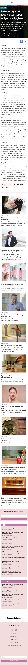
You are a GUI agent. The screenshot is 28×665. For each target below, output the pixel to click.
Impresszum (14, 633)
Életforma (5, 36)
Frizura (9, 184)
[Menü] (2, 2)
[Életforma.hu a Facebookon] (12, 629)
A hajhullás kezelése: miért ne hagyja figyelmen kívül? (12, 315)
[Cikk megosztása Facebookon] (21, 41)
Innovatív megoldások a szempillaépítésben (13, 567)
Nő (3, 187)
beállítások (21, 648)
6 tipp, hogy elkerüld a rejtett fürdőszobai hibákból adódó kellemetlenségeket (13, 552)
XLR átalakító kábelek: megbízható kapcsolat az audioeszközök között (11, 572)
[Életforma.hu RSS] (16, 629)
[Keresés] (25, 3)
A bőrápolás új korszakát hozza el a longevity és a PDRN (12, 285)
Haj (14, 184)
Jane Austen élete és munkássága (11, 542)
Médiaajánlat (14, 639)
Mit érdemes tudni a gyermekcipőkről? (12, 528)
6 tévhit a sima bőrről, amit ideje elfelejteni (11, 218)
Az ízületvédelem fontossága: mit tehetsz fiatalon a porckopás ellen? (12, 346)
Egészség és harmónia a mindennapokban (8, 376)
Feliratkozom (14, 519)
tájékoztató (14, 648)
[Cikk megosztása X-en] (25, 41)
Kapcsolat (20, 184)
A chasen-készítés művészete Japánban (10, 439)
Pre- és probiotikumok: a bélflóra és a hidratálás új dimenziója (13, 468)
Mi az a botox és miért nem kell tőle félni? (12, 407)
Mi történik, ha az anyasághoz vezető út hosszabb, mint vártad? (12, 547)
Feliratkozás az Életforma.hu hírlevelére (14, 655)
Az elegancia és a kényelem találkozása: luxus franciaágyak (12, 533)
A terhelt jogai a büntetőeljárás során (12, 537)
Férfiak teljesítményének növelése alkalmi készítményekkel (12, 251)
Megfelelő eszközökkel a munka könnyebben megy (10, 562)
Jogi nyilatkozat (14, 642)
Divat (3, 184)
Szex (7, 187)
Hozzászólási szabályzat (14, 645)
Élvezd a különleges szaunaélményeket (13, 498)
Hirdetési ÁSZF (14, 636)
